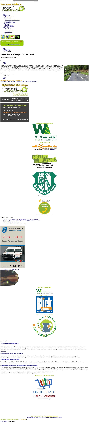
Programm (7, 24)
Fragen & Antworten (9, 25)
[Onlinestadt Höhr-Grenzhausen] (44, 399)
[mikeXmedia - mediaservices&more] (44, 148)
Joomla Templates (3, 421)
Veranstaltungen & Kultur (10, 22)
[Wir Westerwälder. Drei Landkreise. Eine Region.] (44, 291)
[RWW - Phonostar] (12, 38)
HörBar (6, 33)
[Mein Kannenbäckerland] (44, 326)
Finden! (36, 1)
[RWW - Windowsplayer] (8, 38)
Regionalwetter (8, 17)
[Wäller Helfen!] (44, 160)
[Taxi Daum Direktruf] (44, 213)
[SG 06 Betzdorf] (44, 183)
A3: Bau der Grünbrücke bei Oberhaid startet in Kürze (9, 343)
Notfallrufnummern (9, 21)
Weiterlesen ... (3, 351)
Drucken (4, 62)
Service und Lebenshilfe (10, 30)
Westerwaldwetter (39, 417)
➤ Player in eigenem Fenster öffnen (12, 44)
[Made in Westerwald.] (44, 140)
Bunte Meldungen (8, 32)
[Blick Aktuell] (44, 304)
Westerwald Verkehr (47, 417)
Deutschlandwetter (8, 29)
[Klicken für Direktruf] (12, 267)
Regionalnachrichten (9, 16)
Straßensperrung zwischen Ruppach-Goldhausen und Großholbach (11, 353)
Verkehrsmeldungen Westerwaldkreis (12, 20)
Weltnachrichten (8, 28)
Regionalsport (8, 18)
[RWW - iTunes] (3, 38)
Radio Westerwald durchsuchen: (6, 1)
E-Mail (4, 63)
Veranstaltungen (55, 417)
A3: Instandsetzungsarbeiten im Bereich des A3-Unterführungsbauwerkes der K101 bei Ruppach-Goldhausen (18, 365)
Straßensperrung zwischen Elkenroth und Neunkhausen (9, 359)
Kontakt (60, 417)
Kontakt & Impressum (9, 26)
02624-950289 (52, 149)
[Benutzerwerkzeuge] (0, 60)
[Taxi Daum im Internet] (44, 201)
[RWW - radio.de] (17, 38)
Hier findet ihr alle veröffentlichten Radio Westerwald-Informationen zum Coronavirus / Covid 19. (19, 81)
